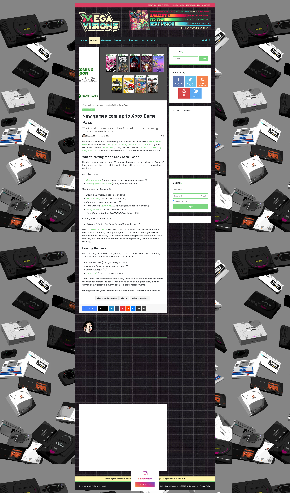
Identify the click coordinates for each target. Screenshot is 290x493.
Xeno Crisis (91, 273)
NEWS (94, 40)
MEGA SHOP (120, 40)
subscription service (108, 298)
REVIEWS (106, 40)
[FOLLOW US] (145, 475)
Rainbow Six (107, 205)
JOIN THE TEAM (163, 5)
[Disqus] (123, 371)
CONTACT (206, 5)
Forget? (203, 196)
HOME (84, 40)
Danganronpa (93, 180)
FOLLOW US (145, 484)
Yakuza (141, 147)
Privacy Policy (205, 486)
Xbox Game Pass (140, 298)
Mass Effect (108, 147)
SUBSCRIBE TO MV (137, 40)
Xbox (92, 110)
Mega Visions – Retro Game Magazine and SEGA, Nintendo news (173, 486)
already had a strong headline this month (127, 144)
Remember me (180, 201)
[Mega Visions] (99, 22)
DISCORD (152, 40)
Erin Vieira (89, 136)
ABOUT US (152, 5)
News (92, 105)
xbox (125, 298)
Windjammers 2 (94, 209)
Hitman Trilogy (93, 198)
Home (86, 105)
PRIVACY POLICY (178, 5)
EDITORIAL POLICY (193, 5)
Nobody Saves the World (98, 183)
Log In (190, 206)
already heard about (96, 229)
